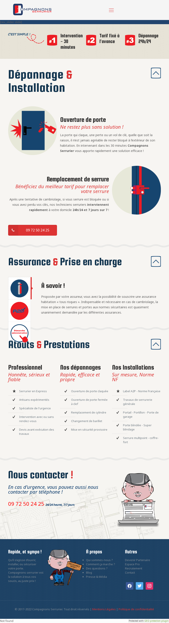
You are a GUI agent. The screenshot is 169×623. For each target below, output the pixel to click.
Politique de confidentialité (136, 609)
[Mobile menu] (111, 10)
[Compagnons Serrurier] (32, 10)
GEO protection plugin (156, 620)
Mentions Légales (104, 609)
